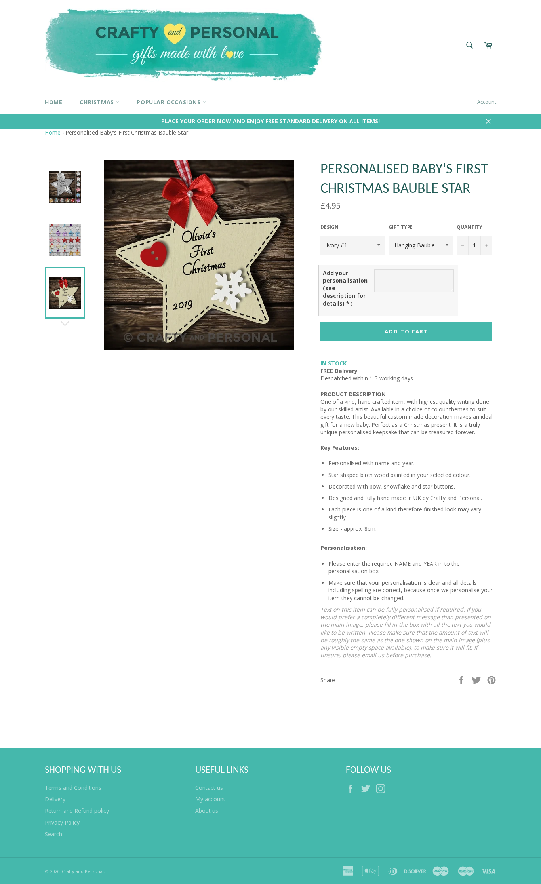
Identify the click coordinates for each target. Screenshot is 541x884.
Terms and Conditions (73, 787)
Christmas (98, 102)
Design (329, 227)
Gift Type (401, 227)
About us (206, 810)
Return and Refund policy (77, 810)
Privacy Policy (62, 822)
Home (53, 102)
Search (53, 834)
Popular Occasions (169, 102)
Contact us (209, 787)
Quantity (469, 227)
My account (210, 799)
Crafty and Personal (83, 871)
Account (486, 101)
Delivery (55, 799)
